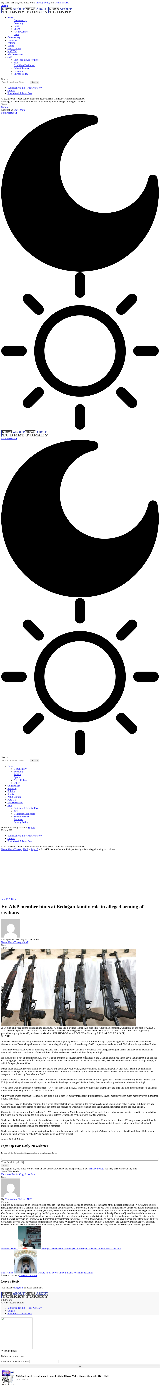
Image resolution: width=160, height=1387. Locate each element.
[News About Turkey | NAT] (36, 12)
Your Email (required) (12, 1162)
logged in (18, 1287)
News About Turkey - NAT (14, 942)
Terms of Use (61, 2)
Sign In (31, 827)
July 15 (4, 899)
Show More (19, 110)
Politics (12, 899)
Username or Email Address (15, 1361)
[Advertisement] (80, 874)
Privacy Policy (43, 2)
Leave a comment (28, 1275)
